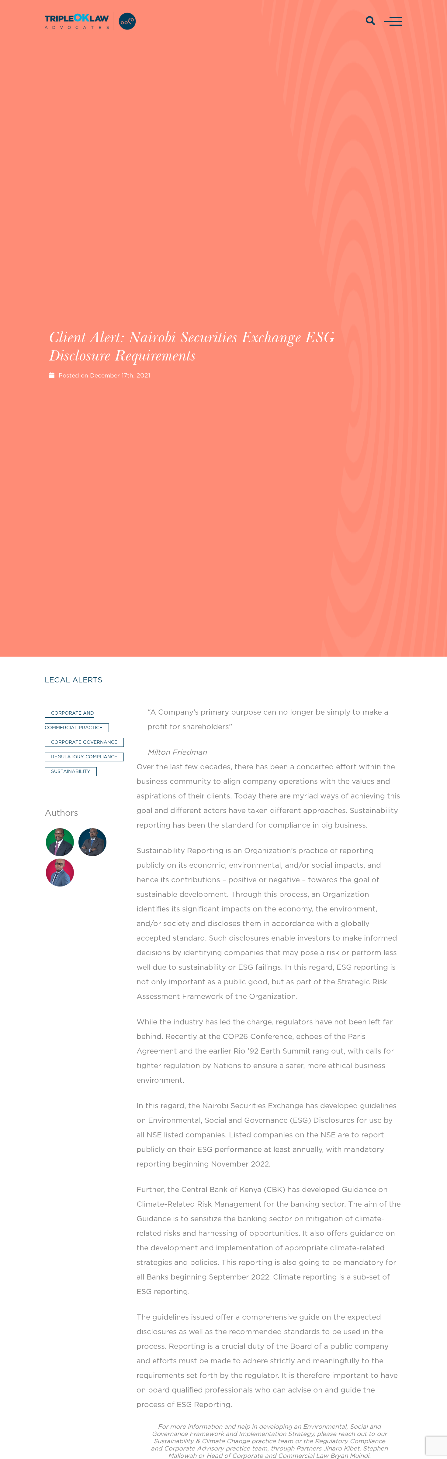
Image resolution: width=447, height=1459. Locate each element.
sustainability (70, 771)
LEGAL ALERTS (73, 680)
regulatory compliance (84, 757)
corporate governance (84, 742)
